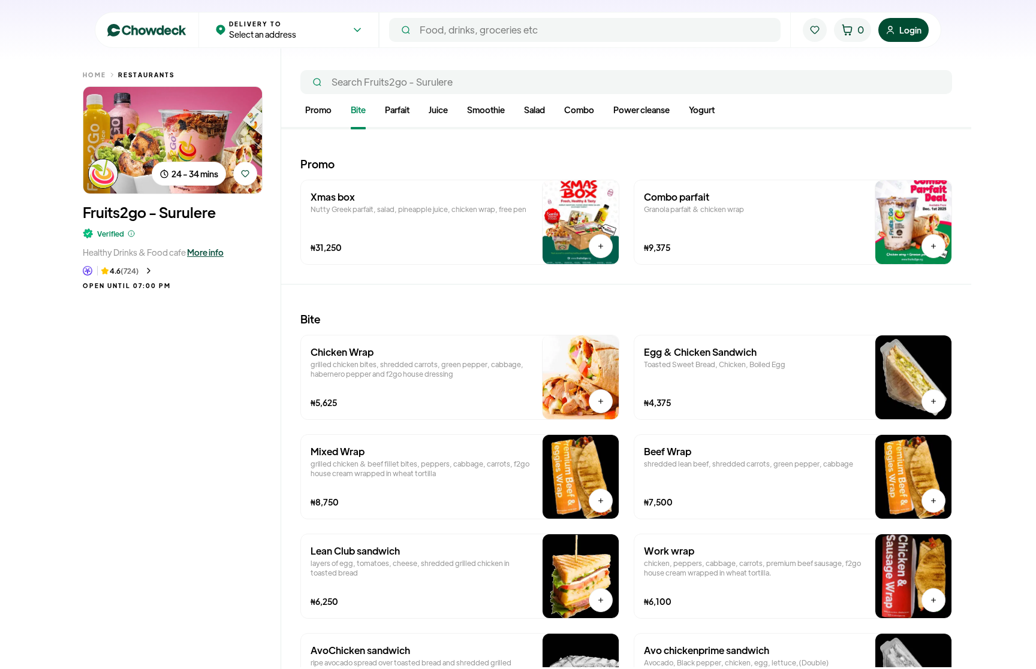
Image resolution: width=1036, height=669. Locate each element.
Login (910, 30)
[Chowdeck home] (146, 30)
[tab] (318, 112)
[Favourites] (815, 30)
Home (94, 74)
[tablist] (626, 116)
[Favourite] (245, 174)
